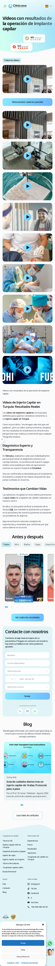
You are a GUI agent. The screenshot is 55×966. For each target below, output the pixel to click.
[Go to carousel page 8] (43, 607)
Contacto (6, 888)
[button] (43, 924)
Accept (23, 943)
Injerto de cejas (9, 855)
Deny (23, 950)
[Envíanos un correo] (27, 711)
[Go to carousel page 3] (17, 607)
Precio (30, 844)
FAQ (4, 884)
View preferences (23, 956)
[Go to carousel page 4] (22, 607)
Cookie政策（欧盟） (13, 963)
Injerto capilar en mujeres (13, 859)
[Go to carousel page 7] (38, 607)
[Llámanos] (20, 711)
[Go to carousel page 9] (48, 607)
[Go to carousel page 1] (6, 607)
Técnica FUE (7, 841)
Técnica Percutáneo (11, 863)
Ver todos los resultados (27, 617)
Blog (4, 892)
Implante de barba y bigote (14, 851)
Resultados (32, 849)
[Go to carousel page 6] (32, 607)
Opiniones (32, 853)
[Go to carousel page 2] (11, 607)
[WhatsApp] (35, 711)
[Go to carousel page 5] (27, 607)
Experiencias (33, 841)
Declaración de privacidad (29, 963)
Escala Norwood (9, 871)
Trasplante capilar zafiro (13, 867)
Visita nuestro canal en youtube (27, 101)
